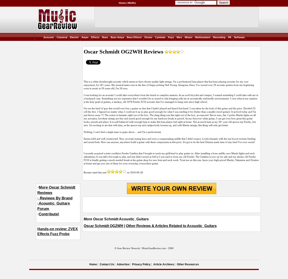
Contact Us (107, 264)
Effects (95, 37)
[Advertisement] (171, 204)
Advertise (123, 264)
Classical (62, 37)
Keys (171, 37)
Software (239, 37)
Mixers (188, 37)
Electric (74, 37)
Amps (84, 37)
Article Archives (163, 264)
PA (229, 37)
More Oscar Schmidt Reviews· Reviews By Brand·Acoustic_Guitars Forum (56, 198)
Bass (105, 37)
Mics (179, 37)
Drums (148, 37)
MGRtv (132, 3)
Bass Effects (134, 37)
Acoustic (48, 37)
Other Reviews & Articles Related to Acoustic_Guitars (171, 226)
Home (122, 3)
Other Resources (188, 264)
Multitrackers (202, 37)
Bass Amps (117, 37)
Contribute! (49, 214)
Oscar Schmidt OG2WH (103, 226)
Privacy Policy (141, 264)
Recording (219, 37)
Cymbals (160, 37)
